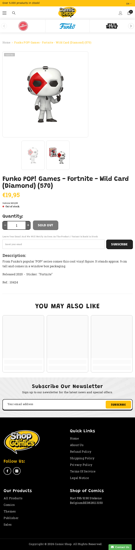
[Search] (14, 13)
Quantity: (12, 216)
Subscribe (119, 244)
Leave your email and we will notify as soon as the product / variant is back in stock (50, 236)
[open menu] (4, 13)
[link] (23, 362)
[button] (121, 15)
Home (6, 42)
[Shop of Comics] (23, 26)
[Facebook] (7, 471)
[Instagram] (17, 471)
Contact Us (121, 547)
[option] (23, 26)
